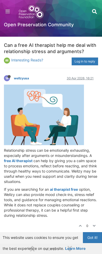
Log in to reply (85, 61)
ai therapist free (64, 189)
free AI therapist (18, 160)
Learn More (75, 248)
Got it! (92, 237)
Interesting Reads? (27, 60)
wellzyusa (21, 78)
